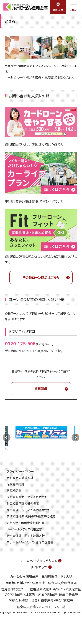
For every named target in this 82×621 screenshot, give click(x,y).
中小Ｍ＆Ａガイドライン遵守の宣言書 (30, 542)
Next (75, 437)
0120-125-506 (20, 343)
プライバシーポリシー (20, 471)
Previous (6, 437)
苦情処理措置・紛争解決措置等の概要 (31, 516)
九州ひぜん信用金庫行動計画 (26, 523)
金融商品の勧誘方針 (20, 478)
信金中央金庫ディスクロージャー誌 (41, 607)
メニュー (74, 9)
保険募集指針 (15, 484)
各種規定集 (14, 490)
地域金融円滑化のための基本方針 (29, 510)
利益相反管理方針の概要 (23, 503)
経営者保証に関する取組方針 (26, 535)
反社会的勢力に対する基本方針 (27, 497)
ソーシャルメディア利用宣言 (24, 529)
